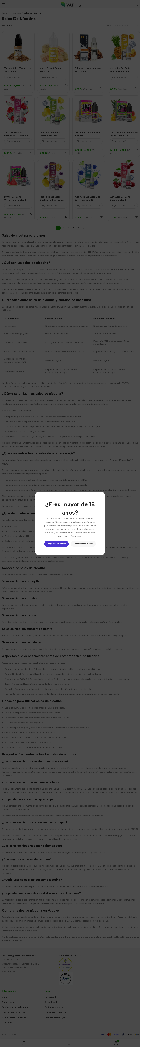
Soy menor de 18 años (83, 544)
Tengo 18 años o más (56, 544)
